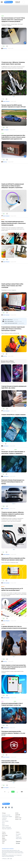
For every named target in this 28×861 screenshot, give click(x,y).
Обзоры (4, 813)
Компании (4, 840)
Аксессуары (5, 835)
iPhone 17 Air (18, 819)
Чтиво (3, 841)
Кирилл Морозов (6, 101)
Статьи (3, 832)
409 (22, 791)
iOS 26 (16, 813)
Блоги (3, 836)
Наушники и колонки (6, 815)
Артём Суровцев (6, 314)
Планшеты (4, 819)
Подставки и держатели (7, 828)
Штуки (3, 824)
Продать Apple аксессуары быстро (10, 323)
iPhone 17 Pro (18, 817)
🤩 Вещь (3, 219)
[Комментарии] (2, 444)
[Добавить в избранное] (6, 99)
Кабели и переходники (6, 827)
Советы (17, 832)
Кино (3, 843)
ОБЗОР (2, 133)
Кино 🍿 (3, 449)
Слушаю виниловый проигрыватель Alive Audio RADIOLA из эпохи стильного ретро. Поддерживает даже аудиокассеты (13, 137)
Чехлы (3, 822)
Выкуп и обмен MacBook (8, 321)
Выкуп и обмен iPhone (8, 319)
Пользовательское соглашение (8, 848)
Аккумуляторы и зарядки (7, 816)
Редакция (18, 841)
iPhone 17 (17, 816)
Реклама (18, 843)
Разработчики (18, 837)
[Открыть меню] (2, 2)
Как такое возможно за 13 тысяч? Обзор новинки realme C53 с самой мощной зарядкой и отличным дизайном (13, 19)
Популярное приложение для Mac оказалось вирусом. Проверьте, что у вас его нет (13, 733)
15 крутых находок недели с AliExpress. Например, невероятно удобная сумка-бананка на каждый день (12, 514)
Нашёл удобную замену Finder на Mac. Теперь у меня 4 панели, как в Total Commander (12, 285)
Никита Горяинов (6, 215)
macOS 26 (17, 814)
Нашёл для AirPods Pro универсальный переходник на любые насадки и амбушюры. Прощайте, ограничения (12, 186)
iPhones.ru (5, 858)
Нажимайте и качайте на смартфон (8, 362)
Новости (4, 833)
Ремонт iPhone (19, 838)
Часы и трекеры (5, 821)
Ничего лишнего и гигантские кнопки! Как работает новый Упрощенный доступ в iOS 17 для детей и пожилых (13, 667)
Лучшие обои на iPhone (7, 361)
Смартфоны (4, 818)
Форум (3, 838)
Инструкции (18, 834)
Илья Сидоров (6, 129)
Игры (2, 701)
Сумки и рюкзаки (5, 825)
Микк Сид (5, 48)
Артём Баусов (5, 445)
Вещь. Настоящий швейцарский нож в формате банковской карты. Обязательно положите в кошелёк (13, 223)
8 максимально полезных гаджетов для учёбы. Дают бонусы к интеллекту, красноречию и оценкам (13, 328)
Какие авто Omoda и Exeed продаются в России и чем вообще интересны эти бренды (12, 482)
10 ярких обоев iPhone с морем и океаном (13, 414)
